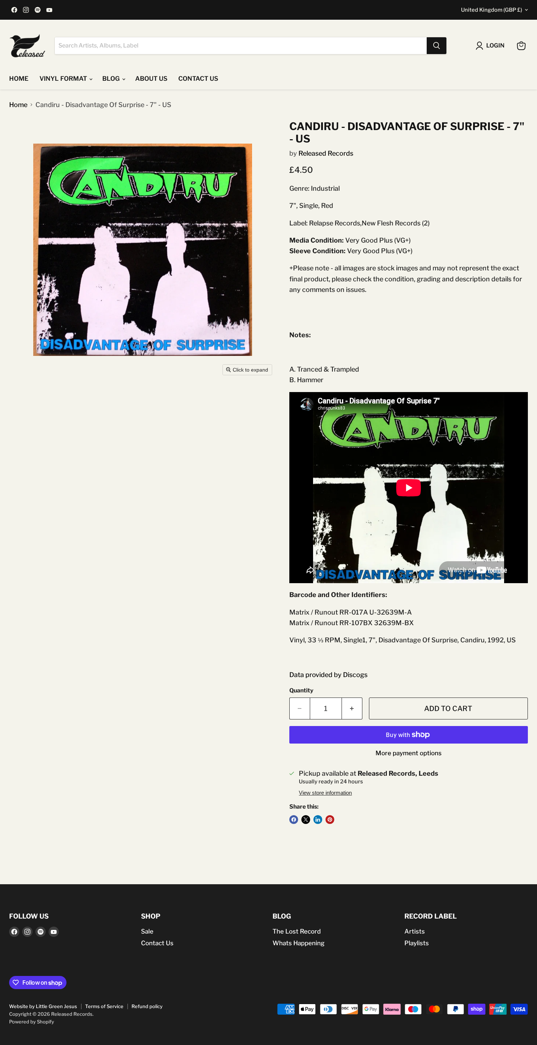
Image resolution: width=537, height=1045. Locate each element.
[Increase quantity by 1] (352, 708)
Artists (414, 931)
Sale (147, 931)
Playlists (416, 943)
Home (18, 78)
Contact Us (157, 943)
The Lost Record (297, 931)
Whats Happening (298, 943)
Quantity (301, 690)
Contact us (198, 78)
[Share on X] (305, 819)
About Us (151, 78)
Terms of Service (104, 1006)
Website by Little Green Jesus (43, 1006)
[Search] (436, 45)
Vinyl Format (63, 78)
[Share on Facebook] (293, 819)
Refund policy (147, 1006)
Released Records (325, 153)
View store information (325, 793)
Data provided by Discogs (328, 675)
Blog (111, 78)
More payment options (409, 753)
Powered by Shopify (31, 1022)
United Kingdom (491, 10)
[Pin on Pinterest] (329, 819)
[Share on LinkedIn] (317, 819)
